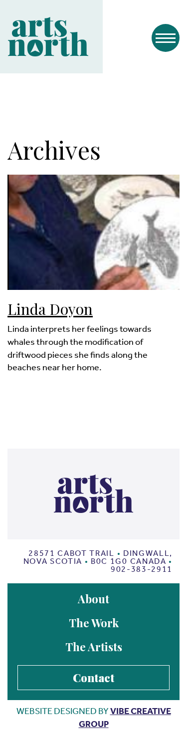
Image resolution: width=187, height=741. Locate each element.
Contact (93, 677)
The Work (94, 622)
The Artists (93, 646)
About (93, 598)
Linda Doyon (50, 309)
